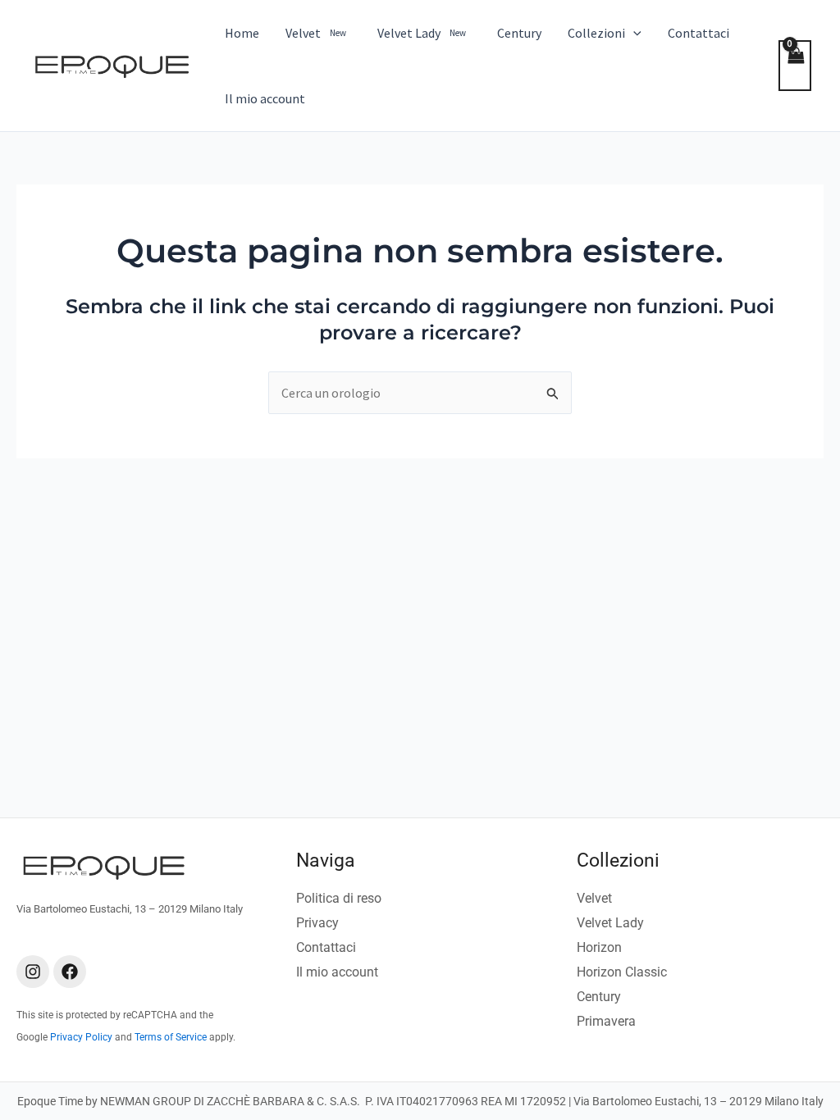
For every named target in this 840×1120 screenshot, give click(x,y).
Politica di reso (338, 898)
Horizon (599, 947)
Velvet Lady (610, 923)
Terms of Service (171, 1037)
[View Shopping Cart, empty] (794, 65)
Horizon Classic (622, 972)
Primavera (606, 1021)
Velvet (594, 898)
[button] (633, 33)
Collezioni (618, 860)
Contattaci (326, 947)
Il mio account (337, 972)
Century (599, 996)
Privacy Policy (81, 1037)
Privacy (317, 923)
